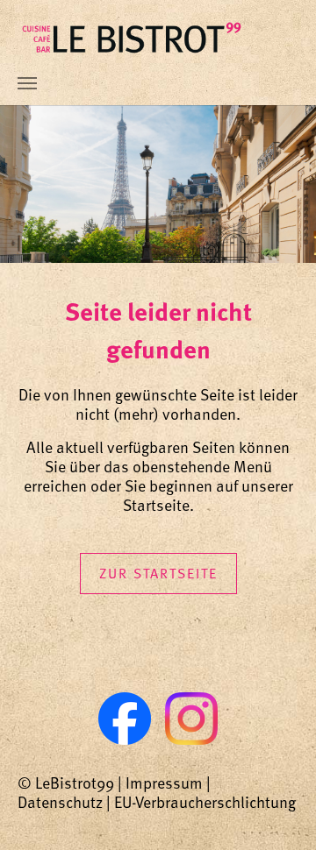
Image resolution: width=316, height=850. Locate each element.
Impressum (164, 782)
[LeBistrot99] (132, 37)
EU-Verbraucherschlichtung (205, 801)
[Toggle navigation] (27, 83)
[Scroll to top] (274, 808)
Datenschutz (60, 801)
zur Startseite (158, 573)
